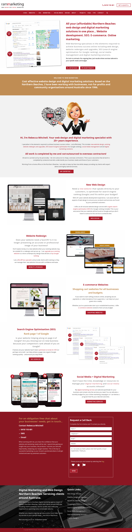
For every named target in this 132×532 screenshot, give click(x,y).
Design (67, 13)
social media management (91, 147)
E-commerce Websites (95, 284)
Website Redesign (36, 235)
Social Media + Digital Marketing (95, 376)
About (74, 13)
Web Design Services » (74, 494)
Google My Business (83, 529)
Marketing (46, 13)
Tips (94, 13)
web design (112, 46)
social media (113, 383)
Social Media (58, 13)
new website (86, 188)
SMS (23, 433)
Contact (101, 13)
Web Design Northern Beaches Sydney (99, 529)
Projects (83, 13)
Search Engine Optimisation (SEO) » (79, 508)
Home (25, 13)
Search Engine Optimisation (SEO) (36, 329)
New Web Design (95, 184)
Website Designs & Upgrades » (77, 497)
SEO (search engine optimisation (57, 147)
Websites (32, 13)
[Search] (107, 12)
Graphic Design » (73, 518)
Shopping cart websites (86, 289)
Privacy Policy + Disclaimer (70, 529)
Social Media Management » (76, 511)
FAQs (89, 13)
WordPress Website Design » (77, 501)
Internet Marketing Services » (77, 515)
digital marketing (93, 383)
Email (23, 437)
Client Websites (57, 529)
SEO (40, 13)
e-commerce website (85, 308)
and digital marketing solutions (94, 55)
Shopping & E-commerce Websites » (79, 504)
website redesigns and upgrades (82, 49)
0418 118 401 (26, 429)
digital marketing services (86, 390)
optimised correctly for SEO (48, 350)
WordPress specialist (25, 260)
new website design (97, 144)
